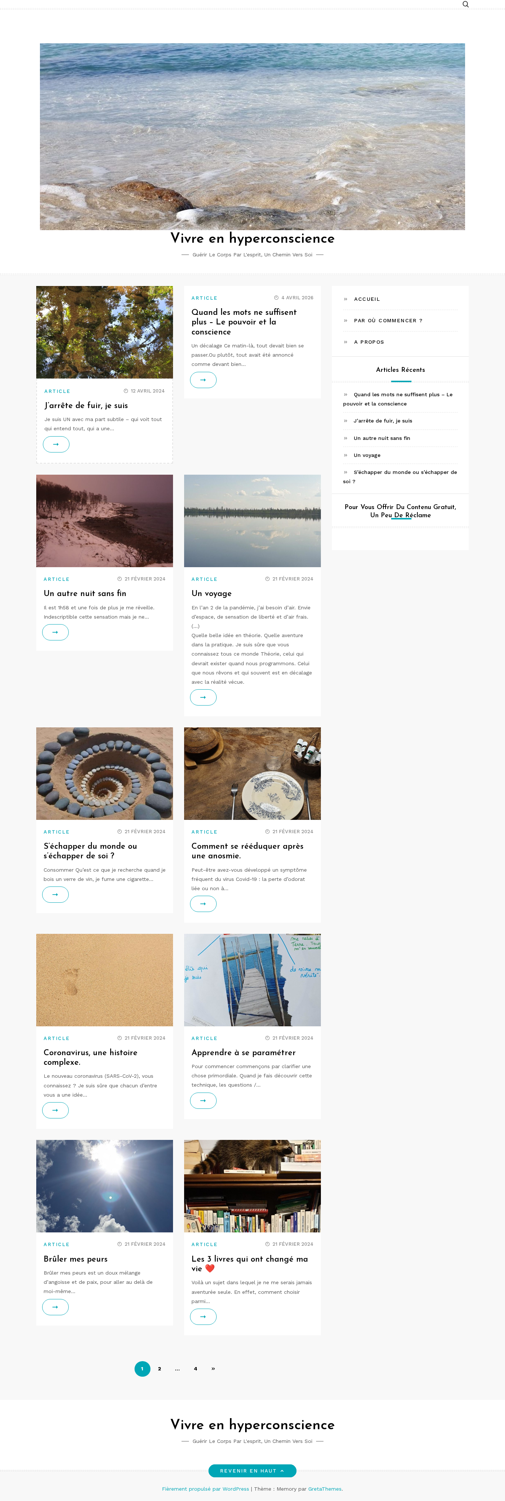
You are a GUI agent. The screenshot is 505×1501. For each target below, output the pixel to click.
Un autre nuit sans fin (85, 594)
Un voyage (212, 594)
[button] (466, 4)
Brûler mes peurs (76, 1259)
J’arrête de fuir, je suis (86, 406)
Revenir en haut (248, 1471)
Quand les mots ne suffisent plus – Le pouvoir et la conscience (244, 323)
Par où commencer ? (388, 320)
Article (57, 391)
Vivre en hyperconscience (252, 239)
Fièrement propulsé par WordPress (206, 1489)
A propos (369, 342)
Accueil (367, 299)
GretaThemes (325, 1489)
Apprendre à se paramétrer (244, 1053)
